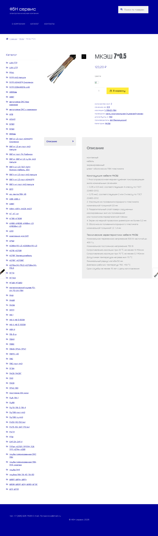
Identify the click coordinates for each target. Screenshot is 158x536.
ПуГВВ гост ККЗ (17, 412)
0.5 (108, 107)
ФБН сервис (23, 9)
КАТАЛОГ (34, 23)
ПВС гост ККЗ (15, 363)
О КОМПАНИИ (18, 23)
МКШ (11, 295)
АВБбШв (13, 92)
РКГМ (12, 432)
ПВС (11, 358)
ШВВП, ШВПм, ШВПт (18, 479)
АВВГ (11, 97)
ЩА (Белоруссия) (118, 120)
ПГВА (11, 368)
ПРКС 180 (13, 388)
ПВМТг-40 (14, 354)
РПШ (11, 436)
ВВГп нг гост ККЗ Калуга (21, 184)
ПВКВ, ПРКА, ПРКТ (17, 349)
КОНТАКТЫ (49, 23)
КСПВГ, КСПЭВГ (16, 260)
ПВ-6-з (12, 334)
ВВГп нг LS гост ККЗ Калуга (23, 174)
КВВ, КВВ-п (14, 199)
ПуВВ (11, 402)
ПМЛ (11, 378)
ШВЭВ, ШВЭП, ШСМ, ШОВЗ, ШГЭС (23, 484)
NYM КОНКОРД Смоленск (21, 82)
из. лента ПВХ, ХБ (17, 194)
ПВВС (11, 344)
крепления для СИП (19, 236)
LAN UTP (13, 67)
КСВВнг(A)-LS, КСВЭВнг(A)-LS (23, 245)
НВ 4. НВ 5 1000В (17, 324)
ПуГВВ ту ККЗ (16, 417)
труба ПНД (14, 469)
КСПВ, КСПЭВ (15, 250)
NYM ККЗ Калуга (17, 77)
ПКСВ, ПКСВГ (15, 373)
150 (110, 117)
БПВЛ (11, 124)
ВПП (11, 189)
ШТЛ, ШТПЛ (14, 489)
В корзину (119, 90)
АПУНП (12, 119)
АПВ (11, 114)
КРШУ (11, 241)
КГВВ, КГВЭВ (15, 218)
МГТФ (11, 273)
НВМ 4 (12, 329)
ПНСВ (11, 383)
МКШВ (12, 300)
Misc (11, 72)
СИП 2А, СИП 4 (15, 441)
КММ (11, 231)
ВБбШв (12, 134)
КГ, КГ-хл (14, 213)
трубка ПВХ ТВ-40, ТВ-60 (21, 474)
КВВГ (11, 204)
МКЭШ (21, 39)
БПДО (11, 129)
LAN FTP (13, 62)
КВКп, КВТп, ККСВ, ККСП (20, 208)
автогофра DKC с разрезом (23, 109)
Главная (13, 39)
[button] (84, 56)
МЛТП (11, 310)
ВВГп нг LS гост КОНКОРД (21, 179)
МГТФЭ (12, 278)
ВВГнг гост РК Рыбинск (21, 154)
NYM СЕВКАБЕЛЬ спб (19, 87)
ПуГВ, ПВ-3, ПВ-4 (17, 407)
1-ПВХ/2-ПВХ (110, 110)
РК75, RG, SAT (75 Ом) (19, 427)
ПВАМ (11, 339)
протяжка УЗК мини (19, 393)
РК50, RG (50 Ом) (17, 422)
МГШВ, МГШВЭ (15, 282)
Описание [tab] (51, 141)
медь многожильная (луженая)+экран (124, 113)
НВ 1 (11, 315)
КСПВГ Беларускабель (20, 255)
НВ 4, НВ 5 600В (17, 319)
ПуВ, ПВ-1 (14, 397)
